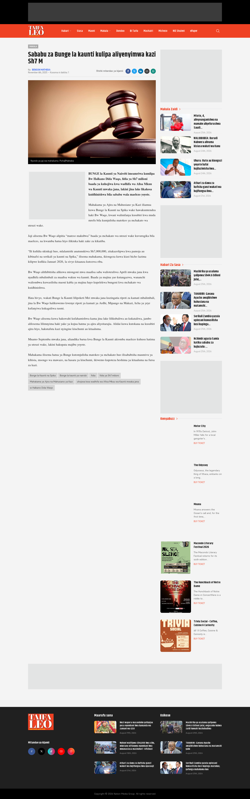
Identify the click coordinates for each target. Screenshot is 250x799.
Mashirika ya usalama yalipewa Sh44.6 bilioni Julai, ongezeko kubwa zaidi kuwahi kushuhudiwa (204, 725)
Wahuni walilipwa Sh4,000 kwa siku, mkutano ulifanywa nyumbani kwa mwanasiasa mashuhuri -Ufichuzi (137, 745)
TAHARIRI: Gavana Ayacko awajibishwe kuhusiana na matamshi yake (204, 745)
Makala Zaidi (169, 109)
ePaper (193, 30)
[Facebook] (128, 71)
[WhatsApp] (153, 71)
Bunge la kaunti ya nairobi (73, 375)
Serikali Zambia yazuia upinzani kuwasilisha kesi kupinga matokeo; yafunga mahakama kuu (203, 766)
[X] (134, 71)
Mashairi (148, 30)
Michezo (163, 30)
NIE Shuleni (179, 30)
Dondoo (120, 30)
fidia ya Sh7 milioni (109, 375)
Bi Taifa (134, 30)
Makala (104, 30)
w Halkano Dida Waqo (41, 387)
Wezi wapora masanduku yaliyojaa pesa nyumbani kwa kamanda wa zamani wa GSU (136, 725)
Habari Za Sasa (170, 265)
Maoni (91, 30)
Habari (65, 30)
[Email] (146, 71)
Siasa (80, 30)
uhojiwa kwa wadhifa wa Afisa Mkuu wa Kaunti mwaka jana (108, 381)
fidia (93, 375)
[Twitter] (41, 751)
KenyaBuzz (167, 419)
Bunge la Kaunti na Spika (43, 375)
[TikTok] (51, 751)
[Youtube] (61, 751)
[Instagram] (71, 751)
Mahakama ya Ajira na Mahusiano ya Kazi (51, 381)
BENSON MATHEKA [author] (41, 69)
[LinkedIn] (140, 71)
